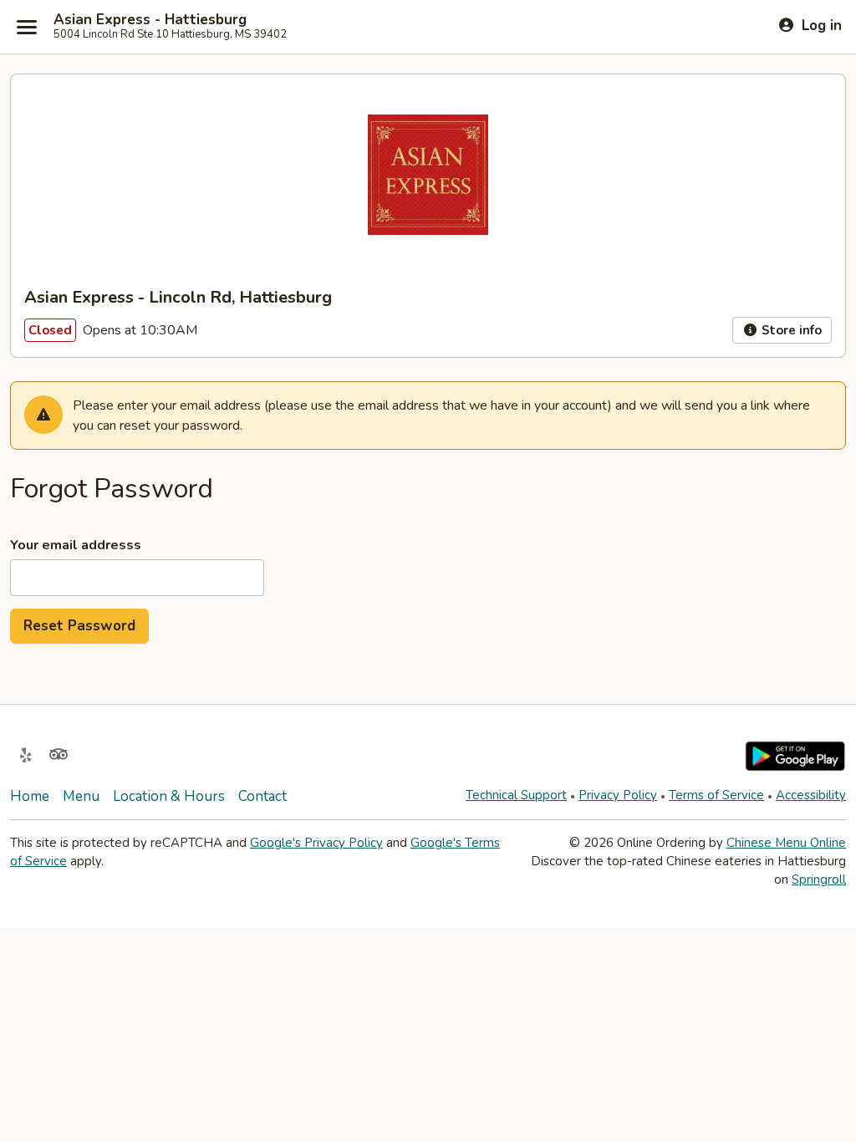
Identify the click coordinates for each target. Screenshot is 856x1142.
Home (29, 796)
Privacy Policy (617, 795)
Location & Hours (169, 796)
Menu (81, 796)
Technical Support (516, 795)
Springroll (819, 879)
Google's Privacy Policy (316, 842)
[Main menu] (27, 27)
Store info (790, 330)
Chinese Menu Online (786, 842)
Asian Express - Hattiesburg (150, 20)
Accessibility (811, 795)
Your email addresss (75, 545)
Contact (262, 796)
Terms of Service (716, 795)
